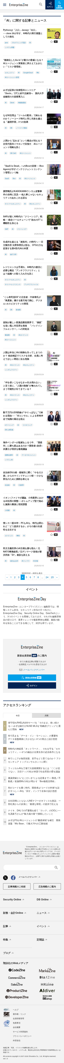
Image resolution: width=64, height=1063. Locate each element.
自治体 (7, 485)
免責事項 (16, 1022)
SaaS (7, 178)
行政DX (21, 485)
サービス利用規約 (20, 1031)
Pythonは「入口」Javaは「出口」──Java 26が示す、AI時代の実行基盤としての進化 (23, 33)
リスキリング (27, 425)
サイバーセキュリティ (13, 204)
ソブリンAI (9, 460)
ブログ (7, 953)
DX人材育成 (9, 430)
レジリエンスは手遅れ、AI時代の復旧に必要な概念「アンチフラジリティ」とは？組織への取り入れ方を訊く (22, 270)
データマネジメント (29, 455)
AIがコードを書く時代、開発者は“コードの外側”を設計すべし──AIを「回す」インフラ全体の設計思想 (33, 789)
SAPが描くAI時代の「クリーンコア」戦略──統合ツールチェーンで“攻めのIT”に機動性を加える (23, 220)
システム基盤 (9, 47)
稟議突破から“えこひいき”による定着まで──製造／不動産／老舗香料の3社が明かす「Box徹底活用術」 (34, 779)
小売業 (7, 510)
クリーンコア (22, 229)
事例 (18, 535)
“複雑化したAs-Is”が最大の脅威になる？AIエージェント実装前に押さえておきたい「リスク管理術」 (23, 63)
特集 (5, 939)
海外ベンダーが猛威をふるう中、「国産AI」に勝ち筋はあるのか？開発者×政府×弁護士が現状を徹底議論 (23, 445)
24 (47, 577)
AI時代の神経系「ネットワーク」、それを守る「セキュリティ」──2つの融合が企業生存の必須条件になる (34, 750)
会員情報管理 (18, 1018)
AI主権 (35, 561)
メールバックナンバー (34, 669)
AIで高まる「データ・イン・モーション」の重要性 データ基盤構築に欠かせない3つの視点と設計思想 (34, 737)
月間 (46, 715)
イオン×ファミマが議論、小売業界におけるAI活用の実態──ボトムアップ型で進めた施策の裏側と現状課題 (23, 501)
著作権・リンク (19, 1014)
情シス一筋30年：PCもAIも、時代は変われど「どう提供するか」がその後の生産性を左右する (23, 526)
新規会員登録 (33, 677)
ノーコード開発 (21, 128)
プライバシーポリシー (22, 1036)
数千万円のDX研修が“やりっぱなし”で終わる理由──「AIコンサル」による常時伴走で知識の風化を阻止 (23, 415)
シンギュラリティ (11, 370)
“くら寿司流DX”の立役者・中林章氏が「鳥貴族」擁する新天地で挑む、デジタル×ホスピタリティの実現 (22, 300)
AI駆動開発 (22, 102)
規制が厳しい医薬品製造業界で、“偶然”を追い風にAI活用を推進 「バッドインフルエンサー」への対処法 (22, 325)
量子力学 (13, 254)
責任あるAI (14, 561)
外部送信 (16, 1040)
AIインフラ (26, 561)
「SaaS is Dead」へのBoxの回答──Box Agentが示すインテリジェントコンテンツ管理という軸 (23, 169)
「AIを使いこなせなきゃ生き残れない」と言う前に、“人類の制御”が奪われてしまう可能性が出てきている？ (22, 385)
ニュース (42, 913)
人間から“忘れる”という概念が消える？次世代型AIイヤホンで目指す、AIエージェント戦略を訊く (22, 144)
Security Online (12, 899)
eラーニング (9, 425)
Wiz (38, 72)
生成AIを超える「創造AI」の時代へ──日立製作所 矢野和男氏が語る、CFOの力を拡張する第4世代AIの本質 (23, 245)
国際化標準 (9, 455)
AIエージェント (25, 153)
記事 (5, 926)
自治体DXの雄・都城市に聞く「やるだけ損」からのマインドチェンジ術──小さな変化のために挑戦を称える (23, 475)
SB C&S (13, 153)
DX (11, 128)
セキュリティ (9, 72)
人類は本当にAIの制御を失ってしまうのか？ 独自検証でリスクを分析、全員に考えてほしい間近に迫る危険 (23, 355)
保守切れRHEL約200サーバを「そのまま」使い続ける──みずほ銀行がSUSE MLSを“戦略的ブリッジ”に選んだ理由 (34, 726)
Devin (12, 102)
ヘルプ (15, 1009)
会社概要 (16, 1027)
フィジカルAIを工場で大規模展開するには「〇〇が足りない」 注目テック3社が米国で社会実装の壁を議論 (34, 770)
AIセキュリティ (35, 204)
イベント (42, 926)
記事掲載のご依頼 (16, 886)
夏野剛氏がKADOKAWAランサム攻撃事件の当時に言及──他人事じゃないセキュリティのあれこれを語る (23, 194)
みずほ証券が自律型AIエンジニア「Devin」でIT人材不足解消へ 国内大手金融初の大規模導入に (23, 93)
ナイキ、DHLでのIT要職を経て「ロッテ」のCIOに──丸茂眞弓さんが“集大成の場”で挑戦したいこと (34, 812)
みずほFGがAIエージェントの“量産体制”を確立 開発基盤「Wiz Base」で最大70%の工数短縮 (34, 822)
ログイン (33, 685)
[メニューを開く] (4, 4)
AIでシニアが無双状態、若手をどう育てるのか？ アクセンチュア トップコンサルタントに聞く (34, 760)
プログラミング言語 (19, 42)
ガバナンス (9, 535)
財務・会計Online (13, 913)
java (6, 42)
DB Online (43, 899)
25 (52, 577)
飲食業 (18, 310)
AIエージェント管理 (12, 77)
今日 (18, 715)
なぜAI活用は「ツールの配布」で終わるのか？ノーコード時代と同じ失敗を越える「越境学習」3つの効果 (22, 118)
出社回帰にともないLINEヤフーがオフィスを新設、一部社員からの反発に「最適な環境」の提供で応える (34, 802)
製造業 (7, 335)
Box (14, 178)
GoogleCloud (28, 72)
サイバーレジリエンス (13, 284)
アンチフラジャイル (31, 284)
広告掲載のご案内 (47, 886)
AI (30, 42)
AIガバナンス (23, 335)
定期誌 (40, 939)
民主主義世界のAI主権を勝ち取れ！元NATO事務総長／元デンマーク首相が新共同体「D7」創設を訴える (22, 551)
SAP (6, 229)
